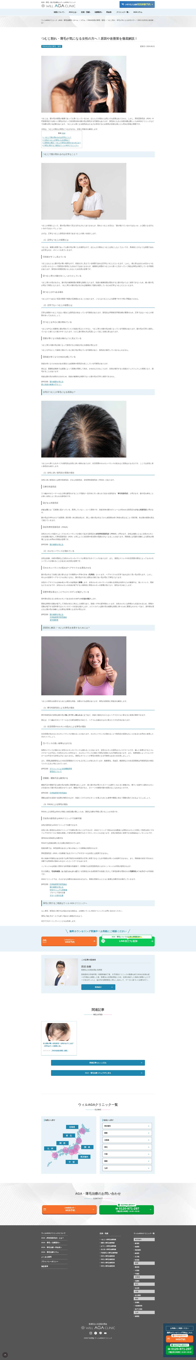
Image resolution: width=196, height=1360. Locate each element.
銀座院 (137, 1253)
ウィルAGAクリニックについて (53, 1233)
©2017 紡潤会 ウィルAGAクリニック (98, 1338)
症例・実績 (85, 12)
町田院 (137, 1260)
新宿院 (137, 1243)
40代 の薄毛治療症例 (108, 1262)
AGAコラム (137, 12)
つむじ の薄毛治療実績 (108, 1239)
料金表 (108, 12)
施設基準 (44, 1266)
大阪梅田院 (138, 1306)
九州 (106, 1168)
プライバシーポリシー (49, 1261)
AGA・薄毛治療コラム (50, 1252)
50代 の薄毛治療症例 (108, 1266)
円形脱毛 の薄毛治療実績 (109, 1253)
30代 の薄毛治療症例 (108, 1259)
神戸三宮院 (138, 1309)
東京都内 (107, 1126)
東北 (106, 1147)
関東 (106, 1133)
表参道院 (138, 1250)
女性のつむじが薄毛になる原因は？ (56, 140)
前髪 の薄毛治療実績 (108, 1243)
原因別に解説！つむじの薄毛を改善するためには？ (62, 143)
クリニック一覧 (122, 12)
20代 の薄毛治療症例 (108, 1256)
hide (63, 133)
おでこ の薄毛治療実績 (108, 1246)
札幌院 (137, 1281)
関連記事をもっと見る (98, 1063)
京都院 (137, 1302)
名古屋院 (138, 1295)
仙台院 (137, 1288)
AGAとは (72, 12)
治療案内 (98, 12)
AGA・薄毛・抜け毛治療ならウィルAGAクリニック (58, 2)
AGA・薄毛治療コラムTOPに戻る (98, 1073)
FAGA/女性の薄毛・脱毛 (51, 46)
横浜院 (137, 1267)
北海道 (106, 1140)
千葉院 (137, 1274)
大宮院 (137, 1270)
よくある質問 (46, 1257)
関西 (106, 1161)
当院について (59, 12)
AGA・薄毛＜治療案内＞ (50, 1243)
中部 (106, 1154)
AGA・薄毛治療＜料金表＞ (51, 1247)
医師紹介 (98, 987)
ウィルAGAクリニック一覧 (144, 1233)
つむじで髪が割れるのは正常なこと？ (57, 137)
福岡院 (137, 1316)
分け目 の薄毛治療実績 (108, 1249)
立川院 (137, 1256)
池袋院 (137, 1246)
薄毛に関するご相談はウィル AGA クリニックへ (61, 145)
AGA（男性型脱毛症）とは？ (52, 1238)
